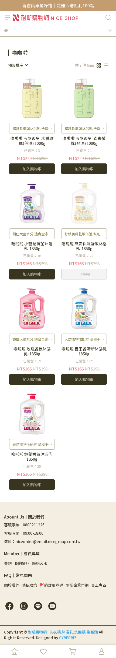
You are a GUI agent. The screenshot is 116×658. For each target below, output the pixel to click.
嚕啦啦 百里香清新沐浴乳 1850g (84, 351)
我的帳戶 (21, 563)
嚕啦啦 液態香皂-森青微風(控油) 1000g (84, 141)
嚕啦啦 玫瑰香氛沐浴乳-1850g (32, 351)
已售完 (84, 274)
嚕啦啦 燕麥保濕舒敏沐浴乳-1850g (84, 246)
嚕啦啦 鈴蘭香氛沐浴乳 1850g (32, 456)
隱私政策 (29, 585)
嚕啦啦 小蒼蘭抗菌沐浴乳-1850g (32, 246)
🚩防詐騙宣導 (51, 585)
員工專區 (98, 585)
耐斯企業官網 (77, 585)
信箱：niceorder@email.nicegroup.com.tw (42, 541)
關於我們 (11, 585)
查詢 (8, 563)
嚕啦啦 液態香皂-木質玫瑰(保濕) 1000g (32, 141)
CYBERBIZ (68, 637)
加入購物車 (32, 169)
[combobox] (18, 65)
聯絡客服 (39, 563)
